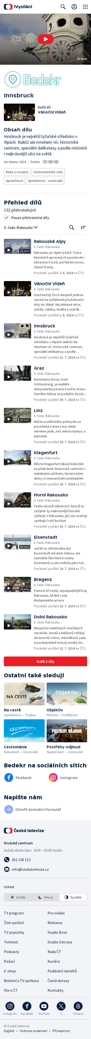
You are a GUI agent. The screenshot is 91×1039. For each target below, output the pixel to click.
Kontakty (55, 990)
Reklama (55, 922)
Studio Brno (57, 932)
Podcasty (11, 951)
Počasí (9, 961)
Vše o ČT (11, 990)
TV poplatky (14, 932)
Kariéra (54, 961)
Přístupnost (61, 1031)
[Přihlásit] (74, 7)
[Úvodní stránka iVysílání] (18, 7)
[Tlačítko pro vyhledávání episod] (72, 227)
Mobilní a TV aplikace (21, 980)
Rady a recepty (17, 172)
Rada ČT (54, 951)
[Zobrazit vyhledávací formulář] (63, 7)
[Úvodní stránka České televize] (24, 831)
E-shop (10, 970)
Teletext (11, 942)
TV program (14, 913)
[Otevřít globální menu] (85, 7)
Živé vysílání (14, 922)
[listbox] (45, 897)
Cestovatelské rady (48, 172)
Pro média (56, 913)
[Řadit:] (83, 227)
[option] (18, 897)
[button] (45, 39)
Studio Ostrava (60, 942)
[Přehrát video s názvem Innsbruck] (46, 39)
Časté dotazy (58, 980)
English (9, 1031)
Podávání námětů (62, 970)
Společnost (14, 180)
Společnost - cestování (45, 180)
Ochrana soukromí (33, 1031)
